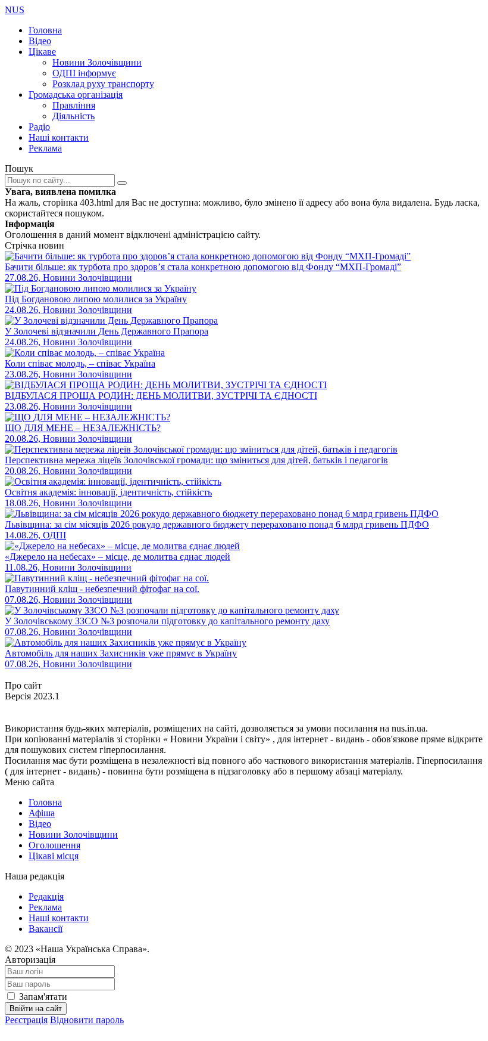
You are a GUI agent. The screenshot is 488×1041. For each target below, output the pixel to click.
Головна (45, 30)
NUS (14, 10)
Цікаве (42, 52)
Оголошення (54, 845)
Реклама (45, 148)
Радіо (39, 127)
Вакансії (45, 929)
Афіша (42, 813)
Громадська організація (76, 94)
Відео (40, 41)
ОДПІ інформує (84, 73)
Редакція (46, 896)
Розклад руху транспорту (103, 84)
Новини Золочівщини (97, 62)
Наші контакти (59, 137)
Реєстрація (26, 1020)
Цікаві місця (54, 856)
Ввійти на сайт (36, 1008)
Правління (73, 105)
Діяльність (73, 116)
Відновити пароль (87, 1020)
